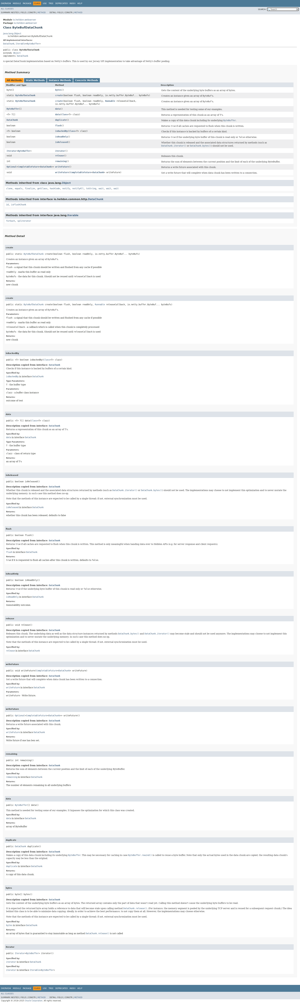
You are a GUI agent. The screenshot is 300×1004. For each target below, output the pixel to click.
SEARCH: (262, 9)
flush (58, 125)
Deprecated (61, 3)
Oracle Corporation (33, 1001)
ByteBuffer (33, 43)
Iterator (12, 151)
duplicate (60, 120)
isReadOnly (61, 136)
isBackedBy (61, 131)
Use (45, 3)
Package (27, 3)
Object (17, 53)
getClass (42, 188)
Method (42, 12)
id (7, 204)
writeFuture (62, 166)
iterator (60, 151)
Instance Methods (60, 80)
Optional (12, 166)
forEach (10, 221)
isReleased (61, 142)
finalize (30, 188)
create (59, 95)
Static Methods (35, 80)
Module (17, 3)
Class (64, 114)
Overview (6, 3)
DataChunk (8, 43)
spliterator (24, 221)
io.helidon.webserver (24, 19)
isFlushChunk (18, 204)
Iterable (21, 43)
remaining (60, 161)
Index (72, 3)
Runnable (110, 101)
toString (91, 188)
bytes (58, 90)
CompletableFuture (28, 166)
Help (79, 3)
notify (66, 188)
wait (101, 188)
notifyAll (78, 188)
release (59, 155)
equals (18, 188)
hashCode (55, 188)
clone (9, 188)
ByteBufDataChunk (25, 95)
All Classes (7, 9)
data (57, 109)
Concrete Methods (86, 80)
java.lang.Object (12, 33)
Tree (51, 3)
